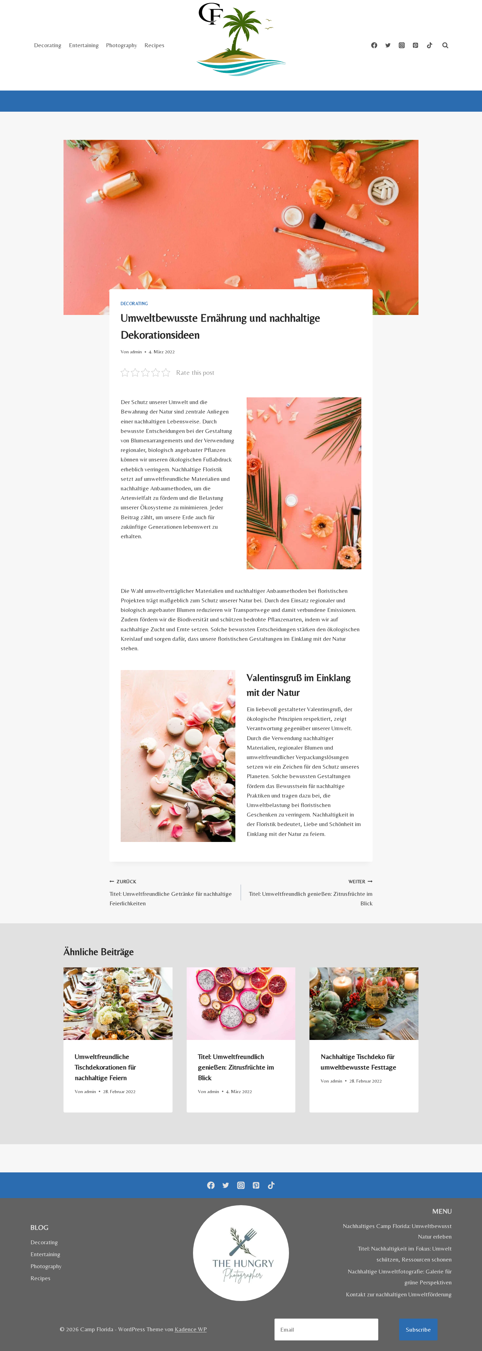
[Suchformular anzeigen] (445, 45)
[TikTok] (429, 45)
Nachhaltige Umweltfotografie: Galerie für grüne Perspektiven (400, 1277)
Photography (121, 45)
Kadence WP (191, 1329)
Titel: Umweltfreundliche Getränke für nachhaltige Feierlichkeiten (170, 893)
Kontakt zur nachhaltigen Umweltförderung (399, 1294)
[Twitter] (388, 45)
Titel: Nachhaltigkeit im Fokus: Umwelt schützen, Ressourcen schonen (405, 1254)
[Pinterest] (416, 45)
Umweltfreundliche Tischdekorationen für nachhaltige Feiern (105, 1067)
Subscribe (418, 1329)
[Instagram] (402, 45)
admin (136, 351)
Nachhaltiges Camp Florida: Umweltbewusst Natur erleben (397, 1231)
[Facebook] (374, 45)
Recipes (154, 45)
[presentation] (118, 1003)
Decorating (47, 45)
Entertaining (84, 45)
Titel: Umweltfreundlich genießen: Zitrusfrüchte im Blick (311, 893)
